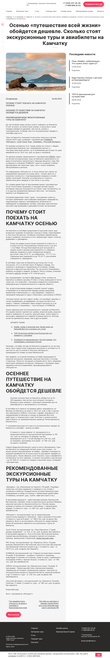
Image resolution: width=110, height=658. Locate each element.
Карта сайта (10, 646)
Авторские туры (22, 11)
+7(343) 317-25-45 (88, 628)
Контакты (100, 11)
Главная (9, 11)
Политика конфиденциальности (17, 644)
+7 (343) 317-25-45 (72, 3)
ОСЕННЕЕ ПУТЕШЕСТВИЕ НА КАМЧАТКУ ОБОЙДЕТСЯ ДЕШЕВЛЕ (25, 111)
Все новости (13, 615)
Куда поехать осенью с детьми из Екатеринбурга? (87, 79)
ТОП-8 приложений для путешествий (83, 95)
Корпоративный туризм (84, 11)
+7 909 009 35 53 (73, 5)
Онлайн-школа (66, 11)
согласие (12, 656)
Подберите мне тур (94, 4)
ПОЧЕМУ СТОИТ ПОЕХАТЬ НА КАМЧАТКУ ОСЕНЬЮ (26, 104)
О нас (37, 11)
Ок (99, 655)
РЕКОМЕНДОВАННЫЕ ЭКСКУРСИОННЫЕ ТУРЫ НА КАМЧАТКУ (25, 118)
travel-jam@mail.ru (88, 641)
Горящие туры (51, 11)
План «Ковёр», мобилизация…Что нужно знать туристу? (86, 62)
